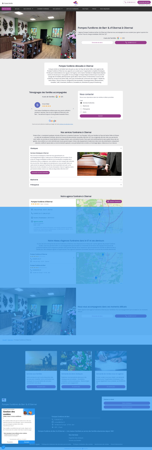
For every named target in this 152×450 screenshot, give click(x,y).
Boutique (85, 9)
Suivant (100, 116)
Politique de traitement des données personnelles (56, 444)
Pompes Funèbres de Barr (38, 265)
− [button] (77, 203)
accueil (17, 9)
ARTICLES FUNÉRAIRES (72, 9)
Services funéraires (88, 103)
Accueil (5, 340)
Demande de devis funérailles (40, 172)
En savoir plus (41, 386)
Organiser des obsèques (76, 438)
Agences (10, 340)
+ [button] (77, 201)
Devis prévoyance (127, 407)
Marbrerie (86, 106)
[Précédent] (32, 109)
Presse (94, 9)
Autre (84, 112)
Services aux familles (75, 440)
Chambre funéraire (43, 9)
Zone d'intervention (117, 444)
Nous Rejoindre (105, 9)
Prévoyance (86, 109)
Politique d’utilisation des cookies (83, 444)
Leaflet (121, 232)
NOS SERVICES (27, 9)
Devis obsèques (127, 403)
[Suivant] (73, 109)
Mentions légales (35, 444)
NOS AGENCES (56, 9)
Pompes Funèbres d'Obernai (38, 254)
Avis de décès (6, 9)
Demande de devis (144, 2)
